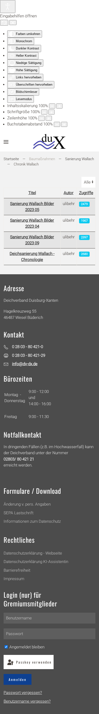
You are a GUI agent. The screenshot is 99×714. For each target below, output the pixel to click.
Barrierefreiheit (17, 570)
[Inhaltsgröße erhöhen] (59, 106)
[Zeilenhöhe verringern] (41, 118)
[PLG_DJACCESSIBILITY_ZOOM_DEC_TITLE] (52, 106)
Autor (69, 192)
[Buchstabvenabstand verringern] (57, 124)
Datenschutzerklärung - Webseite (33, 553)
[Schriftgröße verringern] (44, 112)
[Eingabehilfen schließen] (13, 22)
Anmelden (17, 679)
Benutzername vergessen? (27, 701)
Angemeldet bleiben (26, 647)
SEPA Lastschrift (18, 512)
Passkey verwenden (33, 662)
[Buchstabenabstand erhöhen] (64, 124)
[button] (6, 141)
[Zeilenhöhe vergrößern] (49, 118)
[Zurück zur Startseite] (50, 141)
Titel (32, 192)
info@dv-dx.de (24, 363)
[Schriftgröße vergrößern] (51, 112)
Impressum (14, 578)
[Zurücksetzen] (4, 23)
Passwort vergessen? (23, 692)
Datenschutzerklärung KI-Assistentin (36, 561)
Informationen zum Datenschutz (32, 521)
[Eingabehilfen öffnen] (7, 6)
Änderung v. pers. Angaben (27, 504)
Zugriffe (86, 192)
